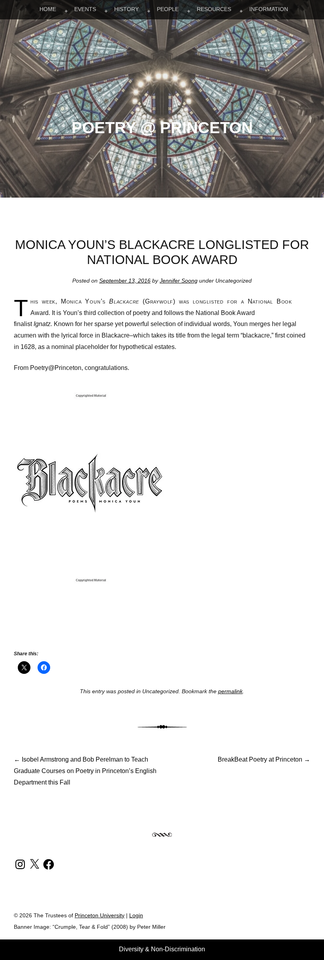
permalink (230, 691)
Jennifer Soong (179, 280)
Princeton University (281, 918)
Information (268, 9)
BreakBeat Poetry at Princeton (264, 759)
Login (136, 916)
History (126, 9)
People (168, 9)
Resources (214, 9)
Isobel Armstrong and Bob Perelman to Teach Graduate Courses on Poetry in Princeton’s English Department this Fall (85, 771)
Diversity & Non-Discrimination (162, 949)
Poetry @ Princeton (162, 127)
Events (85, 9)
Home (48, 9)
